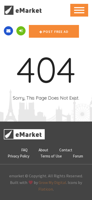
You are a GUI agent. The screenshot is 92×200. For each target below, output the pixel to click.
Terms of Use (51, 156)
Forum (78, 156)
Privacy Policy (18, 156)
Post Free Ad (55, 31)
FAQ (24, 150)
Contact (65, 150)
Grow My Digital (52, 182)
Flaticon (45, 189)
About (43, 150)
